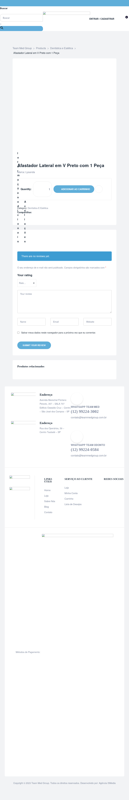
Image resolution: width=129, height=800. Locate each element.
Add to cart (73, 189)
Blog (46, 506)
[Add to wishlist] (99, 189)
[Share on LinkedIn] (40, 212)
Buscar (4, 8)
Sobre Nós (49, 501)
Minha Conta (71, 493)
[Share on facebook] (34, 212)
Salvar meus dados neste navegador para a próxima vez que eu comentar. (58, 332)
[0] (124, 18)
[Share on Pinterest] (50, 212)
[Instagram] (121, 3)
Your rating (24, 275)
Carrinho (68, 498)
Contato (48, 512)
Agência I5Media (107, 783)
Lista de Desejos (73, 504)
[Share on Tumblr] (44, 212)
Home (47, 490)
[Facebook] (115, 3)
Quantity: (26, 189)
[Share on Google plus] (47, 212)
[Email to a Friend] (54, 212)
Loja (46, 495)
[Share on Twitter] (37, 212)
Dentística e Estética (38, 208)
